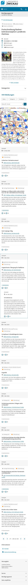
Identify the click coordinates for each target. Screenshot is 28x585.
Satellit (3, 141)
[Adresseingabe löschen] (26, 110)
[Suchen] (25, 104)
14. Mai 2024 (6, 150)
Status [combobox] (4, 99)
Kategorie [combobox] (12, 99)
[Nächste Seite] (21, 539)
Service (4, 573)
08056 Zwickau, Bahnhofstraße (11, 162)
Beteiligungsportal (7, 13)
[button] (14, 88)
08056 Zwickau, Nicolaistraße (11, 375)
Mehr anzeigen (15, 82)
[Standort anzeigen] (26, 133)
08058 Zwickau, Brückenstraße (11, 233)
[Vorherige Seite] (7, 539)
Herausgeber (5, 561)
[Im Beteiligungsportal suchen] (21, 9)
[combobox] (13, 110)
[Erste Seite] (3, 539)
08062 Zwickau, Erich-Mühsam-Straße (13, 512)
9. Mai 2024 (6, 221)
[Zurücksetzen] (23, 104)
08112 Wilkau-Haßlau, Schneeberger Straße (15, 195)
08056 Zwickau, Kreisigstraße (11, 336)
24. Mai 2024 (9, 294)
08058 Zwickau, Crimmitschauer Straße (14, 407)
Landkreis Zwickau (6, 564)
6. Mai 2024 (6, 500)
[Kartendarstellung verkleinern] (26, 139)
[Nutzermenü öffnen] (26, 9)
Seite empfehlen (6, 580)
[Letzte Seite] (24, 539)
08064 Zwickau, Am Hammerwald (12, 270)
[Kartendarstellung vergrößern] (26, 137)
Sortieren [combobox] (21, 99)
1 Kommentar (5, 210)
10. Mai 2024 (6, 184)
